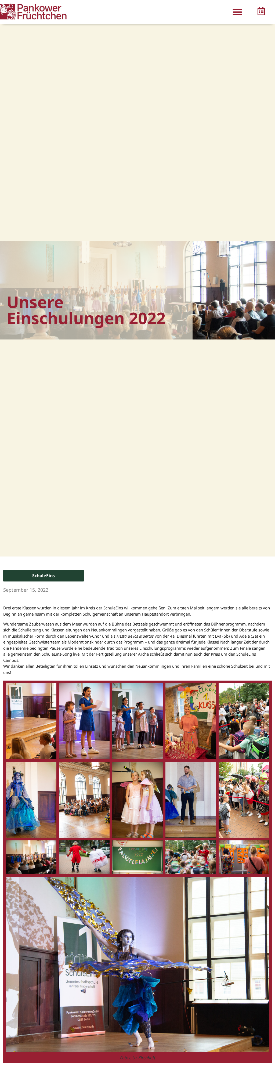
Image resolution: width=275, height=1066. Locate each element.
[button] (237, 11)
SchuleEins (43, 576)
